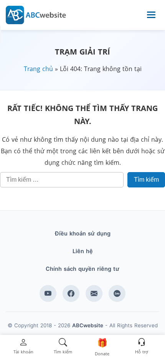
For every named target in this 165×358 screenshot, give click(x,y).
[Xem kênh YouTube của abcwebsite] (48, 293)
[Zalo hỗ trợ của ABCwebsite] (117, 293)
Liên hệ (83, 251)
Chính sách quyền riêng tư (82, 268)
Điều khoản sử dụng (83, 233)
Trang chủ (38, 69)
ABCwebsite (87, 325)
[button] (23, 346)
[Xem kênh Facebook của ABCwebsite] (71, 293)
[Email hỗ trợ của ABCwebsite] (94, 293)
